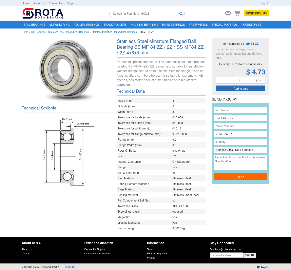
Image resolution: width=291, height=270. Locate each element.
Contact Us (56, 3)
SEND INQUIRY (256, 13)
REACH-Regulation (157, 253)
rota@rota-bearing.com (228, 249)
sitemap (70, 267)
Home (25, 3)
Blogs (70, 3)
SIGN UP (250, 255)
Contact (26, 253)
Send (240, 177)
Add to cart (241, 88)
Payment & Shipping (95, 249)
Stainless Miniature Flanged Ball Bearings (114, 31)
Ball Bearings (38, 31)
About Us (39, 3)
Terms (150, 249)
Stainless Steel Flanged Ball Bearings (68, 31)
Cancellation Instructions (97, 253)
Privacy (151, 257)
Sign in (265, 3)
